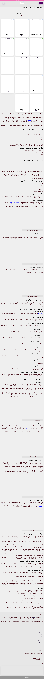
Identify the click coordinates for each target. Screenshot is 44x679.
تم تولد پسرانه (40, 640)
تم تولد (24, 13)
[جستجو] (37, 3)
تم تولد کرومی (40, 313)
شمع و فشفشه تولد (39, 644)
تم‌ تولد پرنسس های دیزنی (14, 202)
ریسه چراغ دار (28, 544)
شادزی (38, 304)
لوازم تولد (41, 630)
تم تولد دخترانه (40, 638)
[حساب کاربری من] (3, 3)
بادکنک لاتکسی (40, 636)
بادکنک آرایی (30, 392)
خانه (26, 13)
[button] (41, 3)
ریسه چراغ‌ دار (26, 428)
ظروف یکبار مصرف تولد (18, 550)
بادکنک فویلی (40, 634)
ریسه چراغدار (40, 642)
